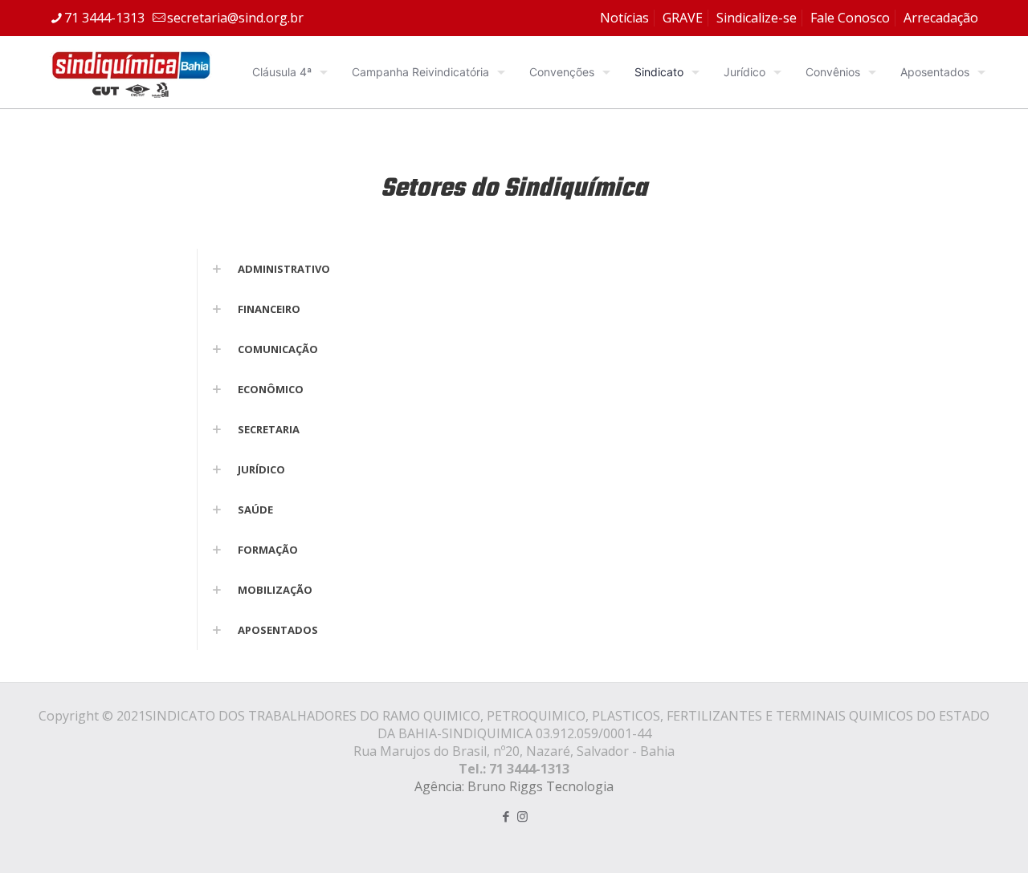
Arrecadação (941, 17)
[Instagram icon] (522, 816)
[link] (513, 269)
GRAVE (683, 17)
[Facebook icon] (506, 816)
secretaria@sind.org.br (235, 17)
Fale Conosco (850, 17)
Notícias (624, 17)
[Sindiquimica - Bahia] (131, 72)
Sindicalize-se (756, 17)
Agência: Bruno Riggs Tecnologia (514, 786)
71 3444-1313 (104, 17)
